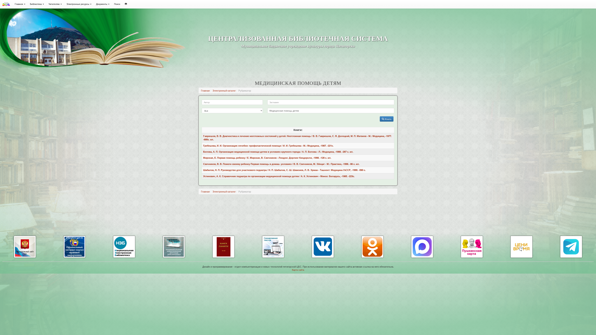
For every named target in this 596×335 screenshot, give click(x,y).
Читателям (54, 3)
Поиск (117, 3)
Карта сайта (298, 269)
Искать (387, 119)
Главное (19, 3)
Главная (205, 90)
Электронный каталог (224, 90)
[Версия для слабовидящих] (125, 4)
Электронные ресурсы (78, 3)
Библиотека (36, 3)
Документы (102, 3)
